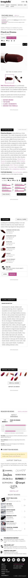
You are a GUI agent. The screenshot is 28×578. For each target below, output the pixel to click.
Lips (20, 28)
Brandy (8, 253)
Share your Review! (15, 456)
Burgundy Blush (11, 236)
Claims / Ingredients (10, 104)
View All (16, 15)
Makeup (15, 28)
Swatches (20, 5)
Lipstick (3, 29)
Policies (3, 568)
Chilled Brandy (10, 259)
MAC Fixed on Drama (8, 85)
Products (8, 28)
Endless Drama (10, 247)
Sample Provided (22, 129)
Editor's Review (8, 100)
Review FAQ (4, 570)
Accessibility (5, 575)
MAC (2, 34)
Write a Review (22, 411)
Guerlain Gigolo (13, 167)
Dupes (3, 37)
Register (12, 274)
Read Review (6, 194)
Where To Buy (21, 194)
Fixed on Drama (8, 32)
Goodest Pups (17, 568)
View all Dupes (21, 219)
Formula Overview (17, 172)
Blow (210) (9, 241)
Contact (3, 566)
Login (22, 1)
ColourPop (4, 22)
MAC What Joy (14, 165)
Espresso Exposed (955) (12, 230)
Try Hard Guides (18, 566)
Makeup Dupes (7, 5)
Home (2, 28)
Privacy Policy (5, 571)
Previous (24, 44)
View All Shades (14, 383)
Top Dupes (6, 102)
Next (26, 44)
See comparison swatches (17, 169)
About (3, 564)
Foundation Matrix (14, 5)
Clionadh (4, 19)
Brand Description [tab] (7, 303)
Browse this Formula (10, 106)
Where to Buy (11, 37)
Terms (3, 573)
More (25, 5)
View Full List (14, 491)
